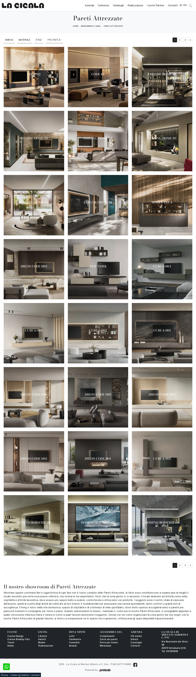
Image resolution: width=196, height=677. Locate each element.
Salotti (42, 640)
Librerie (42, 636)
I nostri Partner (155, 5)
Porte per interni (109, 643)
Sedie (10, 646)
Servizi (134, 640)
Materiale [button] (24, 40)
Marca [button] (9, 40)
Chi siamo (136, 636)
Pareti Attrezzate (113, 26)
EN (185, 5)
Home (75, 26)
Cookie (14, 675)
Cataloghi (118, 5)
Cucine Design (15, 636)
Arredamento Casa (90, 26)
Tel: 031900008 (170, 651)
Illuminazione (45, 646)
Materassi (105, 646)
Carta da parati (109, 640)
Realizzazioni (135, 5)
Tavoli (10, 643)
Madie (41, 643)
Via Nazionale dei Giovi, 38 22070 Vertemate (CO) (175, 645)
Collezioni (103, 5)
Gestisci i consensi (30, 675)
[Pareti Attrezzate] (23, 5)
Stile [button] (39, 40)
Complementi (107, 636)
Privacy (4, 675)
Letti (72, 636)
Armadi (73, 646)
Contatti (173, 5)
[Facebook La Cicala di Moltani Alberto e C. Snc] (135, 665)
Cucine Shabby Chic (18, 640)
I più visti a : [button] (54, 40)
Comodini (74, 643)
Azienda (89, 5)
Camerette (75, 640)
